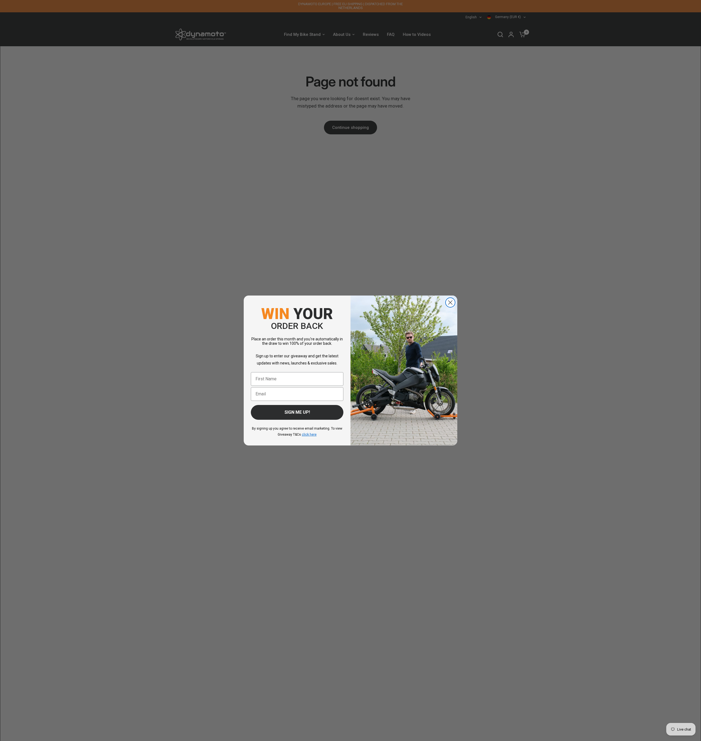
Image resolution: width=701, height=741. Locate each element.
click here (309, 434)
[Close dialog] (450, 302)
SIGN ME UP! (297, 412)
